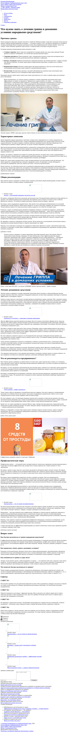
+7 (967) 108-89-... (10, 7)
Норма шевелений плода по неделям (11, 685)
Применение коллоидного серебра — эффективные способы (24, 656)
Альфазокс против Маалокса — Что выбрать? (17, 711)
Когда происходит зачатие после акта (11, 703)
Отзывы (6, 17)
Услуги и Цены (8, 13)
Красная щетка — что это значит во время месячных (19, 503)
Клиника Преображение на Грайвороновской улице (16, 723)
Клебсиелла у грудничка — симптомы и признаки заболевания (22, 318)
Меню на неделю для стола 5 (12, 720)
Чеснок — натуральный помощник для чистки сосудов (19, 195)
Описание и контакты (10, 22)
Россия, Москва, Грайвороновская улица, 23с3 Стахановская (14, 4)
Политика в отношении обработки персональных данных (17, 731)
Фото (5, 14)
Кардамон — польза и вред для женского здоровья (21, 645)
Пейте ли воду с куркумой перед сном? (15, 717)
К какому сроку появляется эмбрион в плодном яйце (16, 697)
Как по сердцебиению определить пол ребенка (14, 691)
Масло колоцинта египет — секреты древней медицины (23, 667)
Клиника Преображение (7, 1)
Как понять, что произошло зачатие (11, 699)
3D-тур (6, 20)
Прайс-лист (7, 19)
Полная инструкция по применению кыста (16, 714)
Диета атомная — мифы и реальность (14, 389)
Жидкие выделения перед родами (10, 693)
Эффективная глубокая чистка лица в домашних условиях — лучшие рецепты (26, 708)
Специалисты (8, 16)
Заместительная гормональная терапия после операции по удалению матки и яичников (25, 687)
